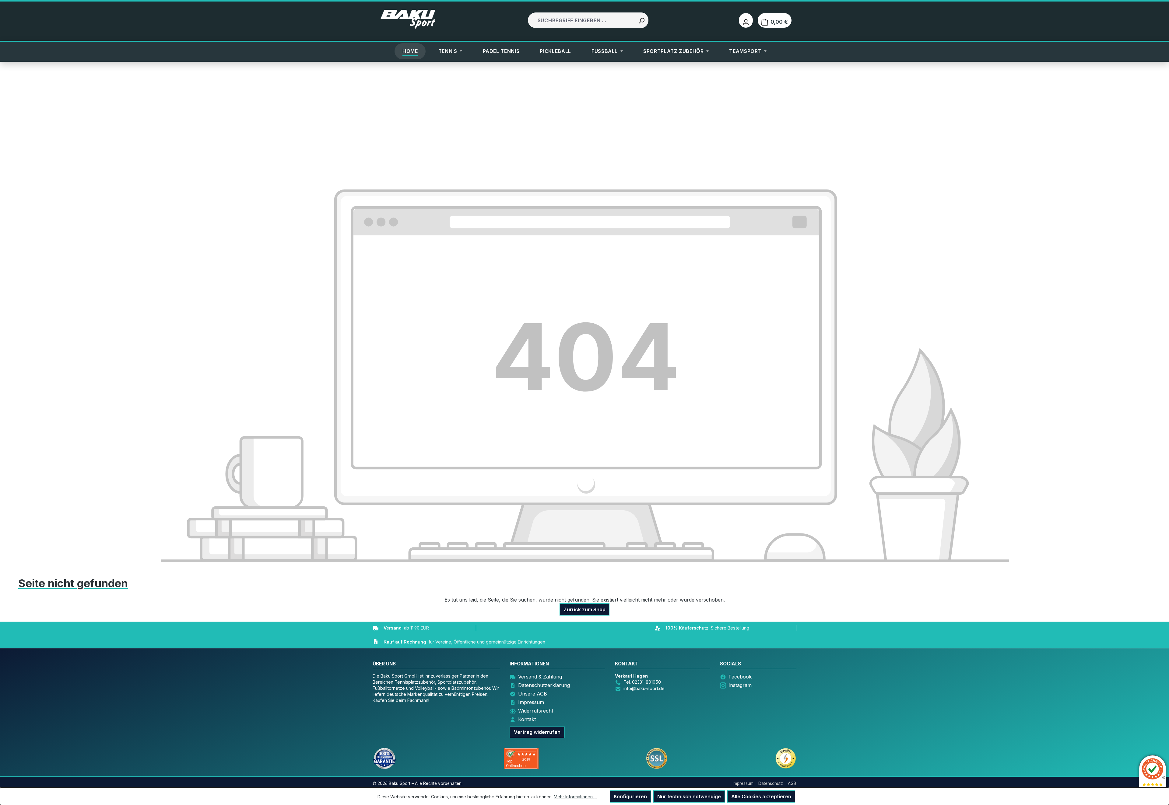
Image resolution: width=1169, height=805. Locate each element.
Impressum (531, 702)
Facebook (740, 677)
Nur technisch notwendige (689, 796)
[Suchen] (641, 20)
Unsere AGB (532, 694)
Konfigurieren (630, 796)
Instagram (740, 685)
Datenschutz (770, 783)
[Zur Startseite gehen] (407, 19)
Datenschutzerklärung (544, 685)
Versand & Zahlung (540, 677)
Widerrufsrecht (535, 711)
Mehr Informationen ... (575, 796)
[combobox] (582, 20)
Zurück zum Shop (584, 609)
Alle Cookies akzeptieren (761, 796)
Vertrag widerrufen (537, 732)
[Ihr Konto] (746, 20)
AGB (792, 783)
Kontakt (527, 719)
